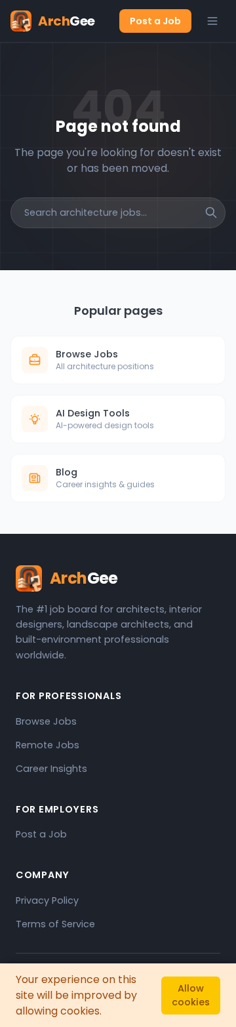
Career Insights (51, 768)
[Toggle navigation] (212, 21)
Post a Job (155, 21)
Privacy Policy (47, 900)
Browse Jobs (46, 721)
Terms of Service (55, 924)
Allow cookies (191, 995)
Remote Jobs (47, 745)
